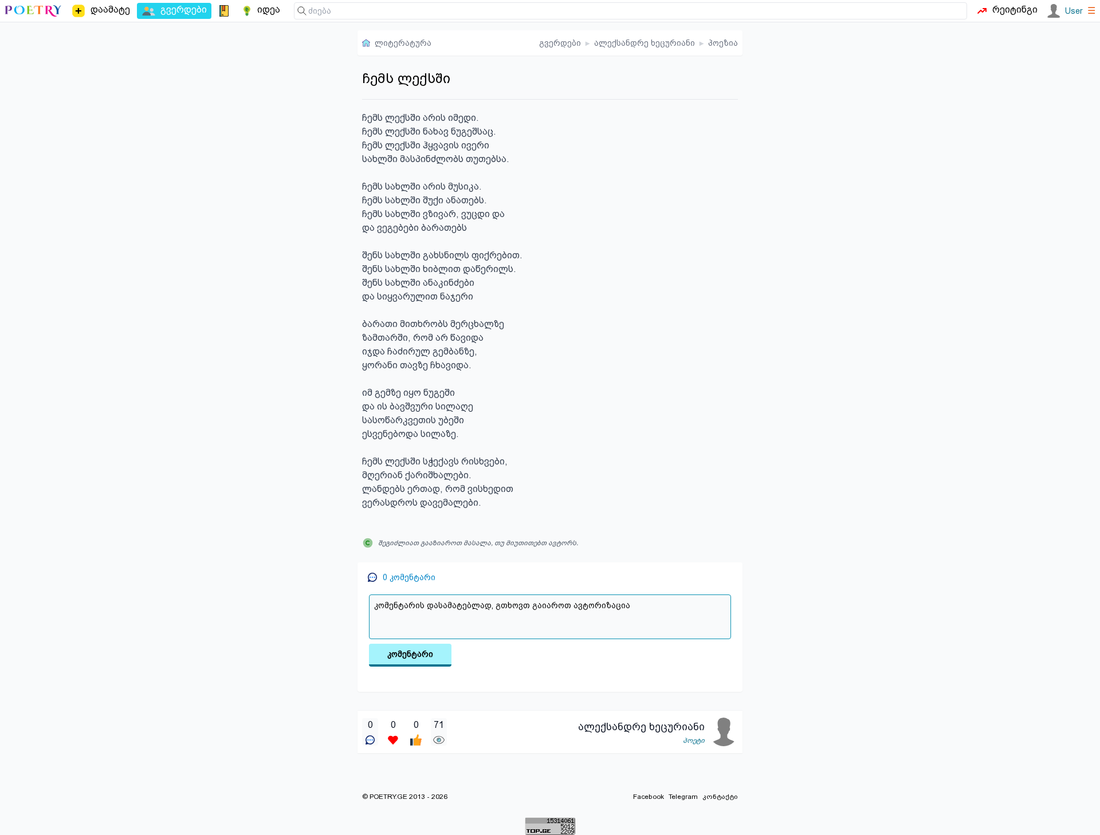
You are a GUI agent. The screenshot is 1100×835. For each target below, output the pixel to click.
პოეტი (694, 740)
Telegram (683, 797)
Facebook (648, 797)
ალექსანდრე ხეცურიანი (644, 43)
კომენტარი (410, 654)
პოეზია (723, 43)
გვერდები (560, 43)
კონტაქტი (720, 797)
